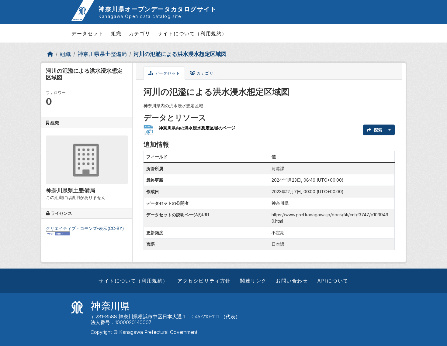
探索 (378, 129)
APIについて (332, 281)
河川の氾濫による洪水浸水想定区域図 (180, 54)
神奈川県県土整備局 (102, 54)
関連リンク (253, 281)
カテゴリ (139, 33)
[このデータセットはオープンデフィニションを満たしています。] (58, 233)
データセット (87, 33)
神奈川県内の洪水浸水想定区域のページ (197, 127)
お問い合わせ (292, 281)
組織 (116, 33)
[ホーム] (50, 54)
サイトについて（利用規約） (192, 33)
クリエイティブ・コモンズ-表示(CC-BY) (85, 228)
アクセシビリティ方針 (204, 281)
